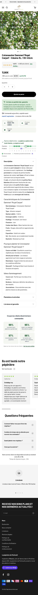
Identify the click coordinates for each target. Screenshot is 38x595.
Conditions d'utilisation (9, 543)
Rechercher (5, 524)
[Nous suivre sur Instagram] (8, 574)
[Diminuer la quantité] (4, 87)
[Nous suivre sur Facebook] (3, 574)
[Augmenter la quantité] (12, 87)
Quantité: (5, 83)
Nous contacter (6, 528)
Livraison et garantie (11, 304)
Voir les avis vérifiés (28, 346)
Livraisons (5, 531)
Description (8, 161)
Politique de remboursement (7, 548)
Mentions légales (7, 534)
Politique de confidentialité (6, 539)
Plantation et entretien (12, 297)
